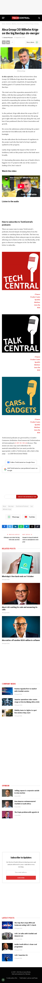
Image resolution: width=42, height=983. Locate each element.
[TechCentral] (21, 18)
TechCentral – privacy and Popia (28, 978)
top (32, 506)
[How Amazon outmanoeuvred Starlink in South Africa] (7, 804)
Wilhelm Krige (7, 509)
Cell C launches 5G (21, 955)
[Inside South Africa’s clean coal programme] (7, 947)
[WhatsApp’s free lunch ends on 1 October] (21, 563)
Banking (14, 23)
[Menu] (3, 18)
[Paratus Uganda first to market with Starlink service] (7, 691)
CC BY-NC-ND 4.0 (21, 443)
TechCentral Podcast (22, 506)
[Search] (39, 18)
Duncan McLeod (8, 37)
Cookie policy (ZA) (11, 978)
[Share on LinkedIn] (8, 42)
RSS (38, 307)
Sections (8, 23)
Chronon (27, 974)
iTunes (37, 357)
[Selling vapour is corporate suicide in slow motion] (7, 793)
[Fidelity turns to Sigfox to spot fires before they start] (7, 712)
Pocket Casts (35, 422)
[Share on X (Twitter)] (4, 42)
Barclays (11, 506)
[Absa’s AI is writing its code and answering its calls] (21, 593)
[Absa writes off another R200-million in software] (21, 627)
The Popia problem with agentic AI (26, 812)
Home (3, 23)
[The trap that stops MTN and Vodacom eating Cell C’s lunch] (7, 925)
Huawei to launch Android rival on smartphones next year (30, 540)
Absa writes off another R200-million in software (21, 640)
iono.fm (37, 305)
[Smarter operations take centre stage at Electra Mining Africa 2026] (7, 702)
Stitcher (37, 302)
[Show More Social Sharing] (12, 42)
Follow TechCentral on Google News (22, 462)
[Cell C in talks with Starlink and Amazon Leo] (7, 936)
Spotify (37, 300)
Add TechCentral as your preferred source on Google (22, 469)
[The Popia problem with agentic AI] (7, 814)
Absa (4, 506)
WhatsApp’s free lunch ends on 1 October (18, 576)
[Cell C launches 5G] (7, 957)
